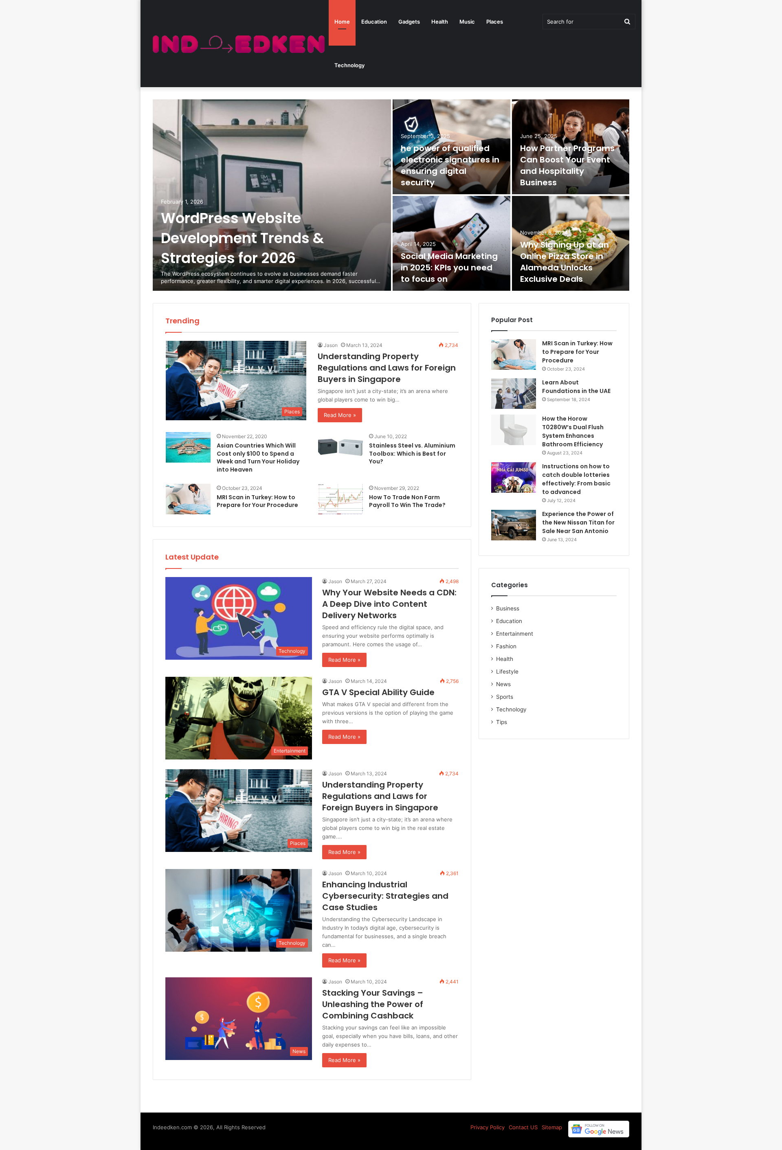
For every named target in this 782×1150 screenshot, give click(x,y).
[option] (391, 195)
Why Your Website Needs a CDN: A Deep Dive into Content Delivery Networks (389, 604)
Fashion (506, 646)
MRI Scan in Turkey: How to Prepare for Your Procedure (257, 501)
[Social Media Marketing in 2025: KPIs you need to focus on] (451, 243)
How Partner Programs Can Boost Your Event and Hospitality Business (567, 165)
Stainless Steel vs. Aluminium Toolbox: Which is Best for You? (412, 453)
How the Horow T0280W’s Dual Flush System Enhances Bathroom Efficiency (573, 431)
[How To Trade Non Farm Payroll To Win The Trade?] (340, 499)
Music (467, 21)
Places (494, 21)
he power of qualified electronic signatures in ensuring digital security (450, 165)
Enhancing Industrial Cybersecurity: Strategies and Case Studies (385, 896)
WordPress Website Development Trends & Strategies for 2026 (242, 238)
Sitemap (552, 1127)
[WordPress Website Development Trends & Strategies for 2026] (272, 195)
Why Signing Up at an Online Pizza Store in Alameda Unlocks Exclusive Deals (564, 262)
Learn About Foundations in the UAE (576, 386)
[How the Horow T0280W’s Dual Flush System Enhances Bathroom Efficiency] (513, 430)
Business (507, 608)
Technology (349, 65)
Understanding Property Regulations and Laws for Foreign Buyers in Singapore (387, 368)
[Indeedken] (238, 43)
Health (439, 21)
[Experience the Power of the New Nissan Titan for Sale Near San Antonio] (513, 525)
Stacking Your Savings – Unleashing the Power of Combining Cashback (372, 1004)
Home (342, 21)
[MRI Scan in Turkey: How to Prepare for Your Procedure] (188, 499)
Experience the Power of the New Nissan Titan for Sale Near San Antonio (578, 522)
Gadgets (409, 21)
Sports (504, 697)
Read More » (340, 415)
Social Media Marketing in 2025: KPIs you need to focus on (449, 267)
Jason (331, 345)
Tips (501, 722)
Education (374, 21)
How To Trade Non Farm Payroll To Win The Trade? (407, 501)
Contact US (523, 1127)
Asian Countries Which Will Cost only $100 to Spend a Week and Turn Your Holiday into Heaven (258, 457)
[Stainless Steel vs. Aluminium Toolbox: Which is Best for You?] (340, 447)
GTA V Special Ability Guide (378, 692)
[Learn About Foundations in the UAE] (513, 393)
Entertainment (514, 633)
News (503, 684)
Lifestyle (507, 671)
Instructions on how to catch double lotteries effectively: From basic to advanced (576, 479)
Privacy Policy (487, 1127)
